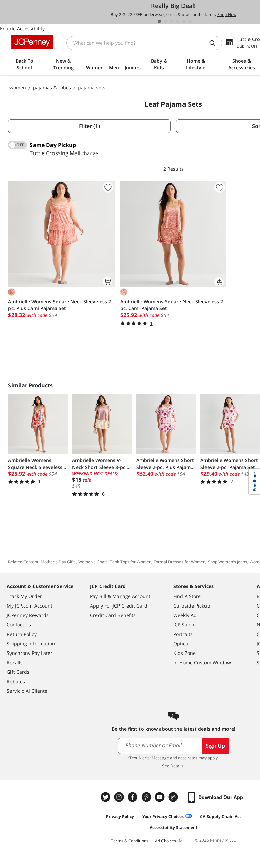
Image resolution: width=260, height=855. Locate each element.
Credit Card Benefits (113, 615)
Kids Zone (184, 653)
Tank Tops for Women (130, 562)
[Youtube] (160, 797)
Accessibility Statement (173, 827)
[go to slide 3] (171, 21)
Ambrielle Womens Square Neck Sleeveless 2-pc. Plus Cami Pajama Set (60, 304)
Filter (89, 126)
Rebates (16, 681)
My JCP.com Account (29, 605)
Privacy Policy (120, 817)
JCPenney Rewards (28, 615)
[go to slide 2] (165, 21)
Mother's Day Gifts (58, 562)
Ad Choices (165, 841)
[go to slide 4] (177, 21)
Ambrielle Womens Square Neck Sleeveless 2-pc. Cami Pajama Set (172, 304)
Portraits (183, 634)
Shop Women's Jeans (227, 562)
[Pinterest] (147, 797)
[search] (215, 43)
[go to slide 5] (184, 21)
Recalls (15, 662)
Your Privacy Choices (163, 817)
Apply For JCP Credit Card (118, 605)
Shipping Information (31, 643)
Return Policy (22, 634)
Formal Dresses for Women (179, 562)
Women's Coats (93, 562)
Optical (181, 643)
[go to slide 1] (159, 21)
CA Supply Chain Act (220, 817)
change (90, 153)
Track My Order (24, 596)
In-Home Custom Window (202, 662)
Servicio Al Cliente (27, 691)
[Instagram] (120, 797)
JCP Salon (183, 624)
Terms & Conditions (129, 841)
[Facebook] (133, 797)
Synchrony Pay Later (29, 653)
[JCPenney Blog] (174, 797)
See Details (172, 766)
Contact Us (19, 624)
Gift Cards (18, 672)
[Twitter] (106, 797)
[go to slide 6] (190, 21)
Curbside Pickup (191, 605)
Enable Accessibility (22, 28)
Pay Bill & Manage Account (120, 596)
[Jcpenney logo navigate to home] (32, 42)
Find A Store (187, 596)
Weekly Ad (185, 615)
